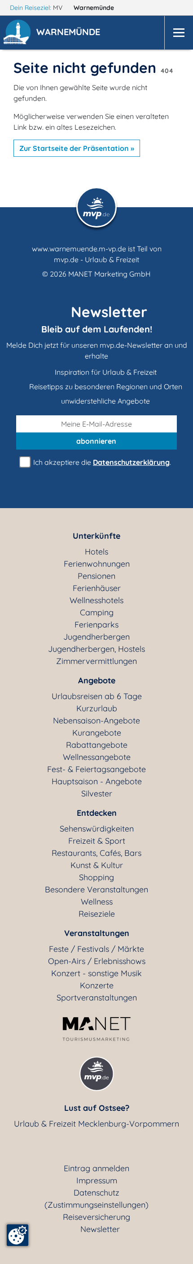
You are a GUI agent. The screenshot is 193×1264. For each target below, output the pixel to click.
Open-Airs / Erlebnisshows (96, 961)
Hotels (96, 551)
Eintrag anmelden (96, 1168)
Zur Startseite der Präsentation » (76, 148)
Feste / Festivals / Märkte (96, 949)
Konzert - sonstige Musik (96, 973)
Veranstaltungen (96, 933)
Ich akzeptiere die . (101, 462)
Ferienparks (96, 624)
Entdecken (97, 813)
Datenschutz (96, 1192)
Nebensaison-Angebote (96, 720)
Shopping (96, 877)
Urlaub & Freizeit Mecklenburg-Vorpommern (96, 1124)
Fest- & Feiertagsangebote (96, 769)
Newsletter (100, 1229)
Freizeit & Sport (96, 841)
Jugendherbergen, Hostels (96, 649)
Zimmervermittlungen (96, 661)
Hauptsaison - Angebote (97, 781)
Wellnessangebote (97, 757)
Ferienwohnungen (97, 564)
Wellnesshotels (96, 600)
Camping (97, 612)
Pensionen (96, 576)
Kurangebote (96, 732)
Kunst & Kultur (96, 865)
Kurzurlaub (96, 708)
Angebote (96, 680)
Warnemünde (95, 8)
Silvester (96, 793)
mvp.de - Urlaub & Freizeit (96, 259)
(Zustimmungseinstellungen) (96, 1205)
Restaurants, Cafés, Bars (96, 853)
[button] (70, 32)
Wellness (97, 901)
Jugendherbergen (96, 637)
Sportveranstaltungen (97, 997)
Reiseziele (97, 914)
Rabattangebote (96, 745)
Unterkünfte (96, 536)
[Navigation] (178, 33)
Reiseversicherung (96, 1217)
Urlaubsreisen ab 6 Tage (97, 696)
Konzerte (97, 985)
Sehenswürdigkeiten (97, 828)
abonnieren (96, 441)
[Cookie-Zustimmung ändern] (17, 1235)
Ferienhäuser (97, 588)
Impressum (96, 1180)
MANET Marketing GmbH (109, 273)
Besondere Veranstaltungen (96, 889)
